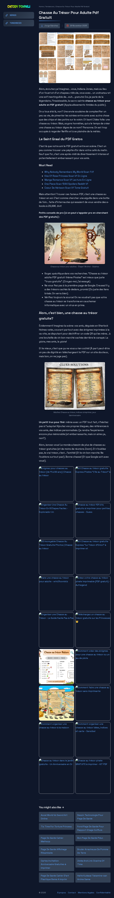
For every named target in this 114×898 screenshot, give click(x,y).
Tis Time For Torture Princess (56, 826)
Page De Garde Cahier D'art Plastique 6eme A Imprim (55, 877)
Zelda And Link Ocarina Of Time (90, 862)
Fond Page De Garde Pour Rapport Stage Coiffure (90, 828)
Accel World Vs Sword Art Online (54, 817)
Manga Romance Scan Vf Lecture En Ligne (67, 179)
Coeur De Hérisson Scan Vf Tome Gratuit (66, 187)
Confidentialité (103, 892)
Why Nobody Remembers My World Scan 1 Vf (69, 171)
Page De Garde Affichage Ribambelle (54, 851)
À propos (61, 892)
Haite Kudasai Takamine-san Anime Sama (92, 877)
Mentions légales (86, 892)
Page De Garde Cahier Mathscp (52, 839)
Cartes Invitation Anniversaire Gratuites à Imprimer (53, 864)
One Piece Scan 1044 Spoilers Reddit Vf (66, 183)
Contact (72, 892)
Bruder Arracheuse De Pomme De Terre (92, 851)
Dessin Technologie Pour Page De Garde (90, 817)
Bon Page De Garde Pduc (90, 837)
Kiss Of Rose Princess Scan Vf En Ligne (65, 175)
